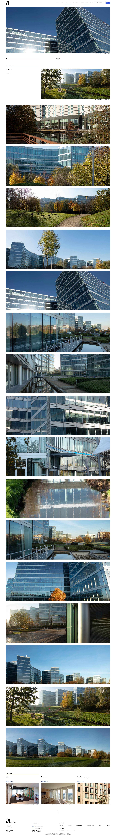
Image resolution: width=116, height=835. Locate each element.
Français (68, 830)
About (82, 3)
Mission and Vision (90, 825)
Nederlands (62, 830)
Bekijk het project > (9, 781)
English (73, 830)
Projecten (62, 3)
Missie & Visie (75, 3)
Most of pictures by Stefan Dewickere (58, 834)
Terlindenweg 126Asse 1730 (9, 831)
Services (61, 825)
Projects (69, 825)
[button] (56, 3)
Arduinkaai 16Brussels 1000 (8, 826)
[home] (7, 3)
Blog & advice (79, 825)
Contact (86, 3)
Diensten (56, 3)
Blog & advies (68, 3)
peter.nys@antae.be (39, 826)
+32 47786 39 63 (38, 828)
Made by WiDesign (59, 833)
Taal (91, 3)
